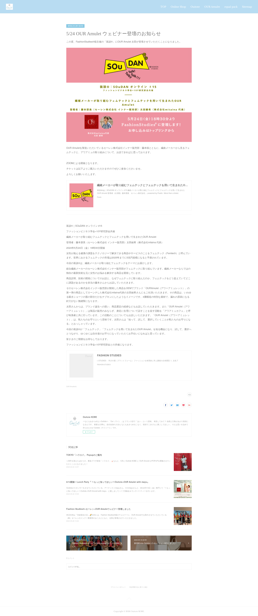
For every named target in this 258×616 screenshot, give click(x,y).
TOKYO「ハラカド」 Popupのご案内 (84, 454)
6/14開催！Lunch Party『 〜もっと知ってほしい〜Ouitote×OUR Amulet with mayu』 (107, 481)
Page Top (129, 599)
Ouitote (195, 6)
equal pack (231, 6)
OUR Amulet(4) (71, 386)
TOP (163, 6)
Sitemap (247, 6)
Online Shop (178, 6)
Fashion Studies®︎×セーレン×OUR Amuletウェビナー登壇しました (98, 508)
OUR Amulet (212, 6)
